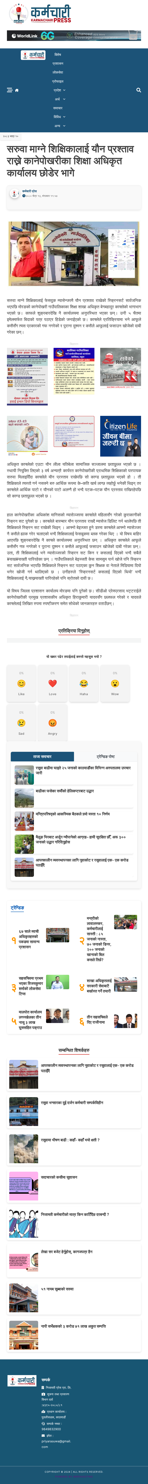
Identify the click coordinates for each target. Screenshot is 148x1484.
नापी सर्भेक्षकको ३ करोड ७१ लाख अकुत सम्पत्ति (73, 1326)
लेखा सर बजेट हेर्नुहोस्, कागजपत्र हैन (66, 1251)
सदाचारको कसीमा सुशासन (59, 1177)
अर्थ (57, 99)
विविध (57, 117)
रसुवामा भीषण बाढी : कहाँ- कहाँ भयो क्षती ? (70, 1140)
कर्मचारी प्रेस (29, 191)
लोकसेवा (58, 72)
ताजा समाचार (42, 756)
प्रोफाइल (57, 81)
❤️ (52, 683)
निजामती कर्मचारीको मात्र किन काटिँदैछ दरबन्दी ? (75, 1214)
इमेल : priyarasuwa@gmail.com (56, 1441)
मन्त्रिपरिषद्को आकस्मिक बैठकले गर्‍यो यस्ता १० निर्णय (73, 814)
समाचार (57, 108)
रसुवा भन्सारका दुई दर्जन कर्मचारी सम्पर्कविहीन (72, 1102)
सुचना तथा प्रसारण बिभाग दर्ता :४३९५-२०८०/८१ (55, 1399)
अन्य (57, 126)
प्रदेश (57, 90)
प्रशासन (58, 63)
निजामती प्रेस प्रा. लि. (58, 1387)
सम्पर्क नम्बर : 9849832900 (52, 1426)
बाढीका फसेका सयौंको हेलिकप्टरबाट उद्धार (65, 791)
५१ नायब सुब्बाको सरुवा (57, 1289)
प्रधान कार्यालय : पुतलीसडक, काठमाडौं (54, 1414)
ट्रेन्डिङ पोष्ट (106, 756)
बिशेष (58, 55)
